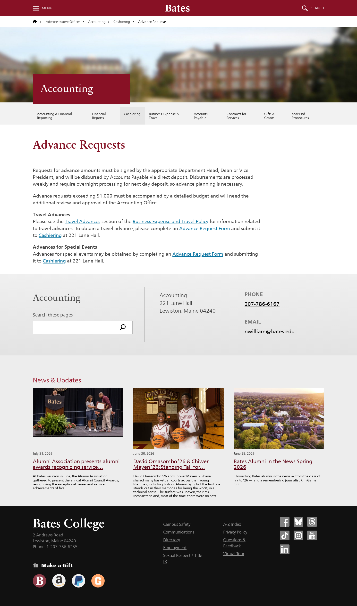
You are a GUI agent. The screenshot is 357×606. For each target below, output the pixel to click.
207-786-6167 (262, 304)
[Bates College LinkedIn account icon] (284, 549)
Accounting (97, 22)
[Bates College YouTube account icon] (312, 535)
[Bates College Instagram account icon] (298, 535)
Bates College (68, 523)
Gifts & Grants (269, 116)
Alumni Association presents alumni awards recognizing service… (76, 464)
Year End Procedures (300, 116)
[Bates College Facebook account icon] (284, 522)
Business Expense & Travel (164, 116)
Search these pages (53, 314)
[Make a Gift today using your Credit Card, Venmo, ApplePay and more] (39, 581)
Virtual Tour (233, 553)
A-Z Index (232, 524)
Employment (175, 547)
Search (317, 8)
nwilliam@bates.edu (270, 331)
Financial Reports (99, 116)
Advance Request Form (204, 228)
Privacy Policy (235, 532)
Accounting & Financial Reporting (54, 116)
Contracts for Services (236, 116)
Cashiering (121, 22)
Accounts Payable (201, 116)
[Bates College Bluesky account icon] (298, 522)
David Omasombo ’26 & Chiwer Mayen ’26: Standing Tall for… (171, 464)
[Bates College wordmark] (177, 8)
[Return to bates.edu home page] (37, 21)
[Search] (123, 327)
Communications (178, 532)
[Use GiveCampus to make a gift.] (98, 581)
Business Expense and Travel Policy (170, 221)
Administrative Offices (63, 22)
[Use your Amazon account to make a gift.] (59, 581)
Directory (171, 539)
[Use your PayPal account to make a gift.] (78, 581)
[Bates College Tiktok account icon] (284, 535)
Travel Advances (82, 221)
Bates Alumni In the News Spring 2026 (273, 464)
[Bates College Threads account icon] (312, 522)
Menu (47, 8)
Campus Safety (176, 524)
